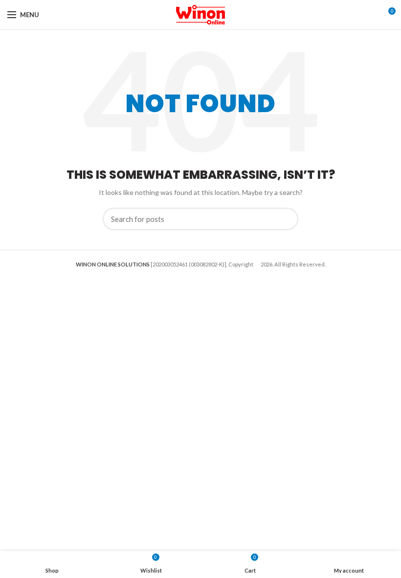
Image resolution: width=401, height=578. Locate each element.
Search (285, 219)
